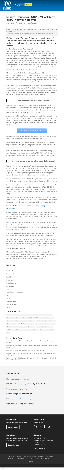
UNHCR (25, 259)
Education (21, 321)
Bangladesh (34, 315)
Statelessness (31, 326)
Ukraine (8, 298)
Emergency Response (30, 321)
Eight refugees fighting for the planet (20, 404)
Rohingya (17, 326)
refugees (52, 323)
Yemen (52, 330)
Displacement (10, 321)
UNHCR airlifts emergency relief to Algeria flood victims (26, 384)
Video (8, 307)
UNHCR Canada (10, 330)
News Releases (32, 23)
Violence (42, 330)
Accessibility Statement (47, 459)
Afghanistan (18, 315)
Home (1, 468)
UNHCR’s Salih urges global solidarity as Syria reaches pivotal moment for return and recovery (31, 354)
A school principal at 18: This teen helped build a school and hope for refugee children (30, 342)
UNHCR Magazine (12, 304)
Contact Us (41, 456)
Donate (28, 5)
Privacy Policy (35, 459)
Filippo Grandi (45, 321)
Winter (47, 330)
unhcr (51, 326)
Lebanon (14, 323)
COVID (24, 318)
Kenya (8, 323)
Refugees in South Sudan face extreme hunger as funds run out (25, 350)
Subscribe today (14, 445)
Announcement (11, 268)
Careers (19, 456)
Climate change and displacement (19, 394)
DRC (16, 321)
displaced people (50, 318)
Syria (42, 326)
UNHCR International (23, 459)
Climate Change (10, 318)
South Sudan (24, 326)
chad (45, 315)
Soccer (8, 289)
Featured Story (21, 23)
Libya (18, 323)
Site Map (31, 461)
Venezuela (36, 330)
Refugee (46, 323)
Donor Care (50, 456)
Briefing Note (10, 271)
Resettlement (10, 326)
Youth (8, 332)
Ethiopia (38, 321)
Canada (40, 315)
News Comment (11, 280)
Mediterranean (24, 323)
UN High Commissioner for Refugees (24, 330)
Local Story (9, 277)
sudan (37, 326)
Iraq (54, 321)
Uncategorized (11, 301)
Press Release (10, 286)
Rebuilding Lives (39, 323)
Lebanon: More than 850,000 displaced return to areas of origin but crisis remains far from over (31, 346)
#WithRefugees (10, 315)
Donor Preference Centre (42, 5)
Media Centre (12, 459)
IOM (51, 321)
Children (50, 315)
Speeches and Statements (14, 292)
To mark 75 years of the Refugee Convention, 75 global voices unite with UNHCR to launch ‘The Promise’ (31, 359)
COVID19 (36, 318)
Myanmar (32, 323)
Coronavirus (18, 318)
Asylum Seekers (26, 315)
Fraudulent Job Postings (29, 456)
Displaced (42, 318)
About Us (11, 456)
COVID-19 (30, 318)
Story (8, 295)
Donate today (13, 427)
